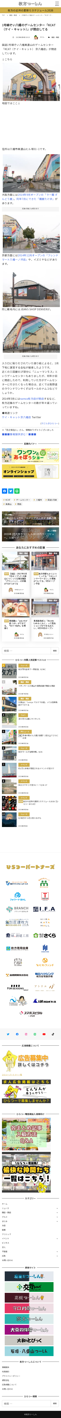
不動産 (4, 1251)
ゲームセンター (23, 499)
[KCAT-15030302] (31, 80)
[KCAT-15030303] (31, 287)
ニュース (5, 1208)
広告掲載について (9, 1384)
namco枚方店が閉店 (32, 398)
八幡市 (38, 499)
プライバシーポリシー (11, 1376)
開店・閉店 (55, 37)
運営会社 (5, 1380)
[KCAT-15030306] (31, 172)
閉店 (19, 504)
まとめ (4, 1221)
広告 (4, 1255)
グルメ (4, 1216)
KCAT (7, 499)
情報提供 (5, 1367)
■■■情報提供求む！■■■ (19, 434)
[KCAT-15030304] (31, 233)
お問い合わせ (7, 1260)
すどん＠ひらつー (49, 423)
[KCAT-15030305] (31, 332)
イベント (5, 1238)
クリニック (6, 1234)
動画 (4, 1229)
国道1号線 (52, 499)
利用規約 (5, 1371)
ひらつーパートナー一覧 (12, 1074)
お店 (4, 1225)
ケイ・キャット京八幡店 (16, 417)
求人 (4, 1247)
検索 (55, 650)
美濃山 (8, 504)
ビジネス (5, 1242)
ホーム (4, 1203)
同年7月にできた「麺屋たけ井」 (35, 199)
